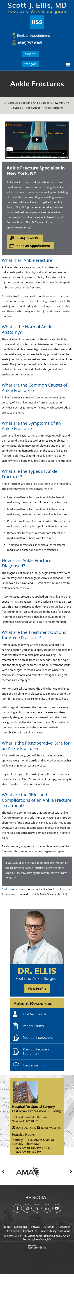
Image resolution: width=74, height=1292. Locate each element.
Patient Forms (33, 1026)
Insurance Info (34, 1065)
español (30, 54)
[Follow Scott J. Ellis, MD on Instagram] (27, 1208)
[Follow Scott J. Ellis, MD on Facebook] (17, 1208)
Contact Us (30, 1231)
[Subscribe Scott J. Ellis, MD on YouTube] (57, 1208)
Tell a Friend (11, 1231)
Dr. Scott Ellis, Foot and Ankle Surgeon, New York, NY (36, 102)
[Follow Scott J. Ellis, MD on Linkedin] (47, 1208)
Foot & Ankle (32, 107)
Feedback (64, 1226)
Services (16, 107)
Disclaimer (20, 1226)
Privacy (35, 1226)
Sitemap (49, 1226)
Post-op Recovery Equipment (36, 1051)
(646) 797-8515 (51, 1128)
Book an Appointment (33, 35)
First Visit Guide (35, 1014)
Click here (8, 889)
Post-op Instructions (38, 1037)
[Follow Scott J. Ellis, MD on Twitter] (37, 1208)
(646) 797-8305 (30, 42)
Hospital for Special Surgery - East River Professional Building (36, 1108)
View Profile (37, 988)
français (30, 64)
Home (6, 1226)
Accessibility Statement (55, 1231)
